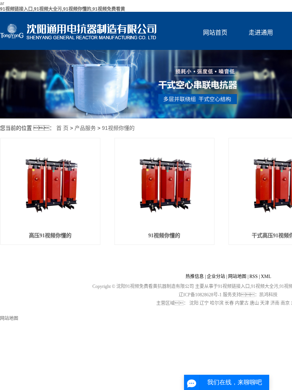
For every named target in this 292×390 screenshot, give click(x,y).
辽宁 (204, 303)
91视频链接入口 (234, 286)
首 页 (62, 128)
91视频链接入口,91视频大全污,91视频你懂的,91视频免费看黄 (62, 9)
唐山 (254, 303)
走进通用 (261, 32)
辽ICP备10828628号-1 (200, 294)
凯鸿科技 (268, 294)
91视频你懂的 (118, 128)
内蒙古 (242, 303)
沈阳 (193, 303)
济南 (274, 303)
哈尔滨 (217, 303)
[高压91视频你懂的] (50, 184)
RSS (253, 276)
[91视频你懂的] (164, 184)
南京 (285, 303)
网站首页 (215, 32)
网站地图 (237, 276)
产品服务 (85, 128)
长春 (229, 303)
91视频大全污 (264, 286)
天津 (264, 303)
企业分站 (216, 276)
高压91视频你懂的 (50, 235)
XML (266, 276)
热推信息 (195, 276)
